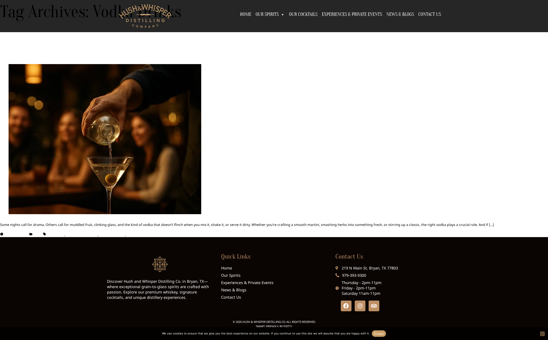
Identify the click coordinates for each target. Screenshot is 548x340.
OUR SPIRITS (267, 14)
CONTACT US (429, 14)
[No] (542, 333)
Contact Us (349, 256)
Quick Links (235, 256)
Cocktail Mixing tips (82, 234)
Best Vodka (55, 234)
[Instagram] (360, 306)
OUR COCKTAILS (303, 14)
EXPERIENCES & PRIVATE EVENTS (352, 14)
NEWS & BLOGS (400, 14)
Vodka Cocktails (112, 234)
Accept (379, 333)
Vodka (38, 234)
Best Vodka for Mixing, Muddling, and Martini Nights (134, 44)
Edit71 (287, 326)
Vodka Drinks (138, 234)
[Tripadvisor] (374, 306)
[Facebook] (346, 306)
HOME (245, 14)
